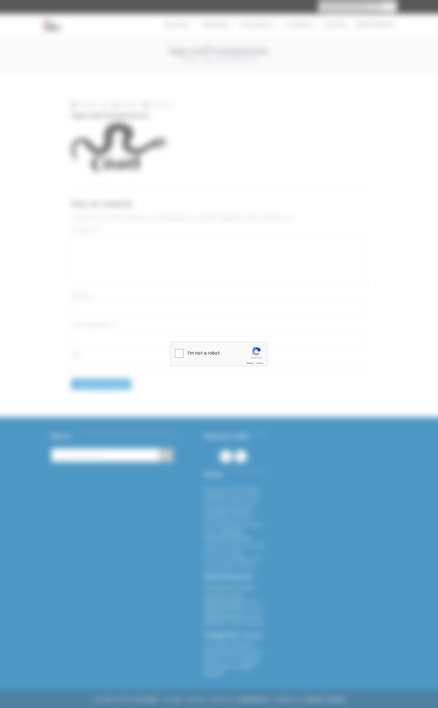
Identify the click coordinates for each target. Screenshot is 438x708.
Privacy (250, 363)
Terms (260, 363)
